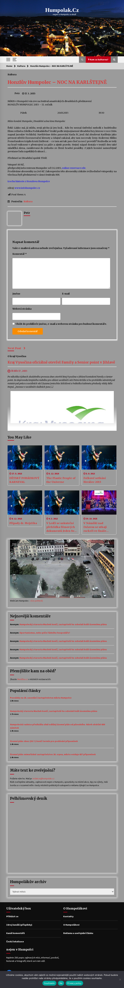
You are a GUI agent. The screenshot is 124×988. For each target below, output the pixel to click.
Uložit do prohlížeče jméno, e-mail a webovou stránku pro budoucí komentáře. (61, 323)
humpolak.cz (62, 10)
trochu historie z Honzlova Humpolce (29, 181)
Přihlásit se (12, 916)
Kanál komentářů (15, 933)
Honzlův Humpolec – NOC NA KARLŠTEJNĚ (57, 82)
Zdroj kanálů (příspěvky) (19, 924)
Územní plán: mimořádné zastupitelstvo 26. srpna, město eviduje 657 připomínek (53, 754)
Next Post (14, 348)
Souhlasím (49, 983)
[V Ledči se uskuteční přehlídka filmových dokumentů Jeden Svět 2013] (62, 502)
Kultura (12, 74)
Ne (61, 983)
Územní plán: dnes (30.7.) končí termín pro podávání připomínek (44, 741)
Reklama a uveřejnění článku (78, 933)
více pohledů (36, 600)
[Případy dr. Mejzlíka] (25, 502)
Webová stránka (21, 308)
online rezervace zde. (74, 168)
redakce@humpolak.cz (43, 778)
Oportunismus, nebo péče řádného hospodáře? (45, 632)
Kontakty (68, 916)
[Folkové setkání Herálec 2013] (99, 457)
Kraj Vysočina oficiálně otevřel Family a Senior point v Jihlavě (61, 362)
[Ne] (120, 979)
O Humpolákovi (71, 924)
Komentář (19, 253)
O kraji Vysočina (17, 356)
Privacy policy (74, 983)
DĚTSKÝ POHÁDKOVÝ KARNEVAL (24, 480)
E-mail (66, 293)
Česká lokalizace (15, 941)
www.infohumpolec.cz (27, 187)
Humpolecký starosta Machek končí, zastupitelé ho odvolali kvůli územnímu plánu (63, 624)
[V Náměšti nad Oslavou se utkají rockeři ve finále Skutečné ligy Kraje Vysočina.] (99, 502)
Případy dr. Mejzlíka (23, 523)
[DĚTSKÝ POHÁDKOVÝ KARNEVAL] (25, 457)
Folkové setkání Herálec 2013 (94, 480)
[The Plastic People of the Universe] (62, 457)
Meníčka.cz (22, 679)
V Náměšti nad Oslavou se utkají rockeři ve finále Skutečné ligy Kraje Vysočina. (96, 527)
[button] (82, 59)
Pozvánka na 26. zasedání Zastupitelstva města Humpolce (41, 697)
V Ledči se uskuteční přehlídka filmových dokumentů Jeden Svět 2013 (61, 527)
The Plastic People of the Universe (60, 480)
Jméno (16, 293)
